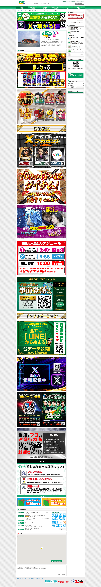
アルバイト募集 (67, 7)
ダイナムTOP (65, 1)
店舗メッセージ (33, 7)
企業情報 (73, 1)
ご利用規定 (24, 578)
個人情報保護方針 (31, 578)
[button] (42, 548)
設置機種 (45, 7)
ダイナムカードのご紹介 (56, 7)
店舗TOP (22, 7)
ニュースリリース (80, 1)
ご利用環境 (19, 578)
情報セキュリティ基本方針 (40, 578)
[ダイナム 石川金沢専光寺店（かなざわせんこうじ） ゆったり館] (61, 573)
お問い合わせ (79, 7)
